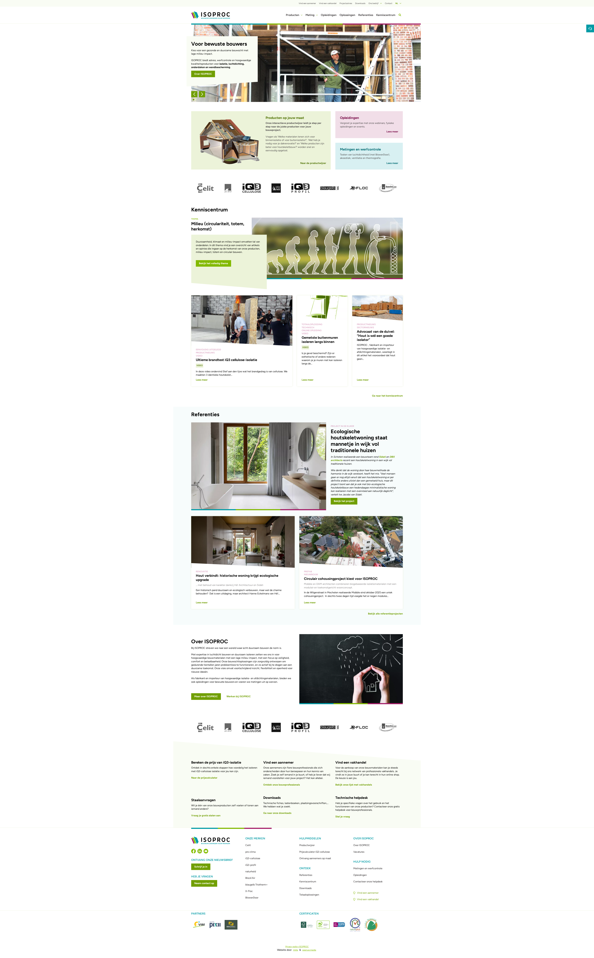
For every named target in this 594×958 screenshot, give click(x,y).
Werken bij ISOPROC (238, 696)
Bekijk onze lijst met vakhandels (353, 784)
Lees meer (392, 131)
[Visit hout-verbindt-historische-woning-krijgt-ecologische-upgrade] (243, 562)
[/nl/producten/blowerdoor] (387, 188)
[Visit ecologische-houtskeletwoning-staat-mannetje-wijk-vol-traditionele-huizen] (297, 465)
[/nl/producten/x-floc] (358, 188)
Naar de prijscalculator (204, 777)
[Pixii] (215, 925)
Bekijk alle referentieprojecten (385, 613)
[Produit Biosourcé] (371, 924)
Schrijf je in (200, 866)
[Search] (400, 15)
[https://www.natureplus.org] (355, 924)
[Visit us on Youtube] (206, 851)
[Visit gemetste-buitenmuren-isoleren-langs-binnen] (322, 340)
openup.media (309, 950)
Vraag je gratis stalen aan (205, 815)
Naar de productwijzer (313, 163)
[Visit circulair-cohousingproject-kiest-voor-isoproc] (351, 562)
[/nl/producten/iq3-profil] (300, 188)
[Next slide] (202, 94)
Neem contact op (204, 883)
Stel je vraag (342, 816)
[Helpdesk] (590, 28)
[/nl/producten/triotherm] (329, 188)
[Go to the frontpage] (210, 15)
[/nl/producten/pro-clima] (228, 188)
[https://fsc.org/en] (307, 925)
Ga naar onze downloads (277, 813)
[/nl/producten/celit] (205, 188)
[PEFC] (323, 925)
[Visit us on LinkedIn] (199, 851)
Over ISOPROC (203, 73)
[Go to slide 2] (196, 99)
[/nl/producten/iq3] (251, 188)
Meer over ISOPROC (206, 696)
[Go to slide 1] (193, 99)
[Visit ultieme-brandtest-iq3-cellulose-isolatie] (241, 340)
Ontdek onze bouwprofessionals (281, 784)
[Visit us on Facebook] (193, 851)
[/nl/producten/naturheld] (276, 188)
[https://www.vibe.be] (199, 925)
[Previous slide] (194, 94)
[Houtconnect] (231, 925)
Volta (295, 950)
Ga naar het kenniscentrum (387, 395)
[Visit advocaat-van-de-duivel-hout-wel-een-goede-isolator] (377, 340)
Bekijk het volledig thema (213, 263)
